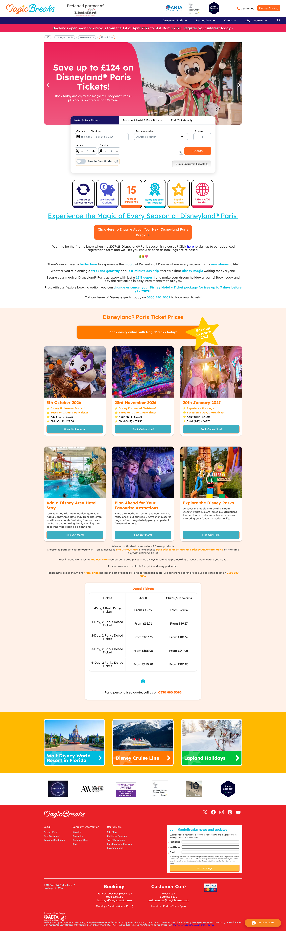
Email (172, 852)
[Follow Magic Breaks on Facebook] (213, 812)
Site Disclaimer (52, 836)
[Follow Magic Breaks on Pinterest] (230, 812)
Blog (74, 844)
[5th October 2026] (75, 372)
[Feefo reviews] (194, 13)
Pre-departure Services (119, 844)
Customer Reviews (117, 836)
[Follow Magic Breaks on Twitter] (205, 812)
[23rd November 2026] (143, 372)
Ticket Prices (107, 37)
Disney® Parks (87, 37)
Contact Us (247, 8)
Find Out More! (75, 534)
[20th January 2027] (211, 372)
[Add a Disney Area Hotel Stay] (75, 472)
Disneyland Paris (65, 37)
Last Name (175, 847)
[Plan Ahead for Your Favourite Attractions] (143, 472)
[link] (143, 28)
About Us (77, 832)
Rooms (199, 131)
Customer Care (80, 840)
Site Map (112, 832)
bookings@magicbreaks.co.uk (114, 900)
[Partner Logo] (85, 12)
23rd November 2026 (135, 402)
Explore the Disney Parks (208, 502)
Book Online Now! (75, 429)
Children (104, 145)
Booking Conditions (54, 840)
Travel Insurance (116, 840)
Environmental (114, 848)
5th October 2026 (64, 402)
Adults (79, 145)
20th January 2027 (202, 402)
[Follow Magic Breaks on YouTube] (238, 812)
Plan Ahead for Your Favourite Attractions (136, 505)
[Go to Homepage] (48, 38)
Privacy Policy (51, 832)
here (190, 246)
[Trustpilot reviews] (214, 8)
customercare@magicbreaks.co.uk (168, 900)
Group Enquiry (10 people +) (191, 164)
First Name (175, 842)
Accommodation (145, 131)
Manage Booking (268, 8)
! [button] (116, 161)
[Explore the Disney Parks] (211, 472)
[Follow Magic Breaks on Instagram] (221, 812)
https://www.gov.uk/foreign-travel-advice (193, 925)
